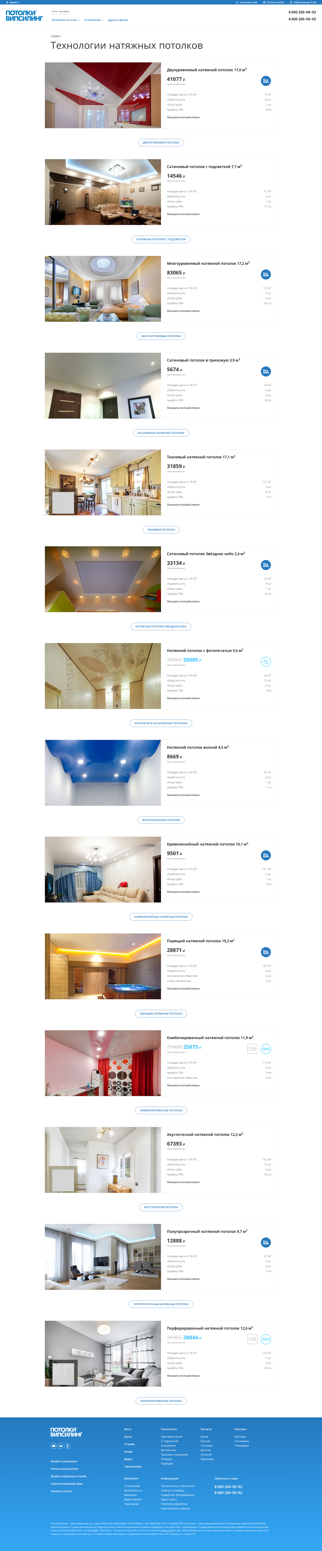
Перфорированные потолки (161, 1401)
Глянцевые (242, 1445)
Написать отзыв (61, 1491)
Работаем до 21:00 (305, 2)
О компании (132, 1486)
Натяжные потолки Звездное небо (161, 626)
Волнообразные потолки (161, 820)
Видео (128, 1459)
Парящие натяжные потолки (161, 1013)
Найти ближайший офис (67, 1483)
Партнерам (131, 1504)
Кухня (204, 1436)
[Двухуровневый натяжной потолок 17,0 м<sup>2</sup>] (103, 95)
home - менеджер (60, 11)
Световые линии (171, 1436)
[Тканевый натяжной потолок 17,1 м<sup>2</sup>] (103, 482)
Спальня (206, 1454)
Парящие (167, 1463)
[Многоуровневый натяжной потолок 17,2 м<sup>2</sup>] (103, 289)
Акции (128, 1451)
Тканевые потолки (161, 529)
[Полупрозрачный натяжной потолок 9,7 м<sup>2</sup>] (103, 1257)
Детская (206, 1450)
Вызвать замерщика (64, 1461)
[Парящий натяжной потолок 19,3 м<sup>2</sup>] (103, 966)
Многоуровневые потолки (161, 336)
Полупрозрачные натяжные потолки (161, 1304)
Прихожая (207, 1459)
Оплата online (275, 2)
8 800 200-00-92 (302, 12)
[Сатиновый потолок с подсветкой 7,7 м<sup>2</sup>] (103, 192)
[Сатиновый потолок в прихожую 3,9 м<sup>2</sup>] (103, 386)
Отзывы (129, 1444)
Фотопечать (168, 1450)
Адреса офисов (118, 20)
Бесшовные (168, 1445)
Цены (128, 1436)
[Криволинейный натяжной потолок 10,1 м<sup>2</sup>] (103, 869)
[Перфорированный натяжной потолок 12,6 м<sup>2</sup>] (103, 1354)
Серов (55, 36)
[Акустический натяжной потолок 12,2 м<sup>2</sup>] (103, 1160)
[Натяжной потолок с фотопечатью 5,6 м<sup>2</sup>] (103, 676)
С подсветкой (169, 1441)
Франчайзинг (133, 1499)
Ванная (205, 1441)
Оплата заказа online (64, 1468)
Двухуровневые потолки (161, 142)
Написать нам (248, 2)
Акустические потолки (161, 1207)
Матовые (240, 1436)
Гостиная (206, 1445)
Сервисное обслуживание (177, 1495)
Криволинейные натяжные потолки (161, 917)
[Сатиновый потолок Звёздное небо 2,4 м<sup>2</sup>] (103, 579)
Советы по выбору (173, 1490)
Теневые (166, 1459)
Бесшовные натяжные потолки (161, 433)
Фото (127, 1429)
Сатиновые (242, 1441)
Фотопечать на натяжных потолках (161, 723)
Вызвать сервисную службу (69, 1476)
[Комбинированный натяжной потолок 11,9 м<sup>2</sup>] (103, 1063)
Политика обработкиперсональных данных (175, 1506)
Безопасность (133, 1490)
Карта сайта (169, 1499)
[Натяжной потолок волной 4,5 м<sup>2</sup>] (103, 773)
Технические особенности (178, 1486)
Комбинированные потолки (161, 1110)
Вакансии (130, 1495)
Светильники (133, 1466)
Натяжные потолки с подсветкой (161, 239)
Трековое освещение (174, 1454)
